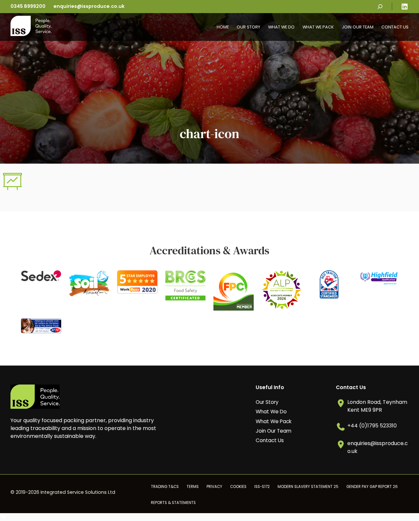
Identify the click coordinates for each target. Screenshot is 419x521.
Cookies (238, 486)
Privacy (214, 486)
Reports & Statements (173, 502)
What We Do (281, 27)
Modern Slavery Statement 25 (308, 486)
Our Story (248, 27)
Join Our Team (357, 27)
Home (223, 27)
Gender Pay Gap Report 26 (372, 486)
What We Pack (318, 27)
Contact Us (395, 27)
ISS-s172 (262, 486)
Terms (193, 486)
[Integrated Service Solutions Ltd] (30, 34)
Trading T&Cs (165, 486)
